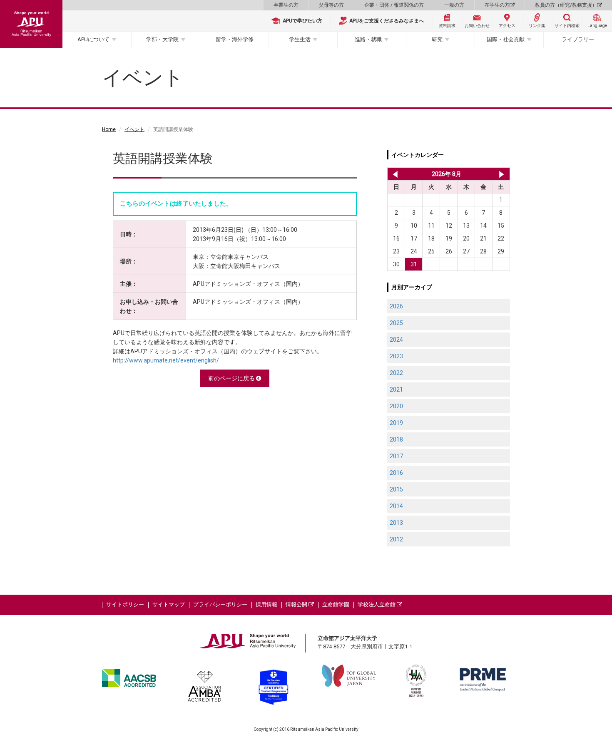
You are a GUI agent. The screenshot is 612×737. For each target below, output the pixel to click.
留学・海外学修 (235, 39)
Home (109, 129)
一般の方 (454, 5)
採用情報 (266, 604)
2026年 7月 (393, 174)
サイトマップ (168, 604)
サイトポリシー (125, 604)
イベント (134, 129)
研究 (437, 39)
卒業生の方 (286, 5)
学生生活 (300, 39)
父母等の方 (331, 5)
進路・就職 (368, 39)
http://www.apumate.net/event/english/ (166, 360)
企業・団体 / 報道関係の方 (394, 5)
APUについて (93, 39)
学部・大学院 (162, 39)
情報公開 (297, 604)
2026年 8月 (446, 174)
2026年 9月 (501, 174)
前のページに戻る (232, 378)
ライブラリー (578, 39)
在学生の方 (497, 5)
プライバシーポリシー (220, 604)
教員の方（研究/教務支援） (566, 5)
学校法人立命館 (377, 604)
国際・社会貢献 (506, 39)
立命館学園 (335, 604)
